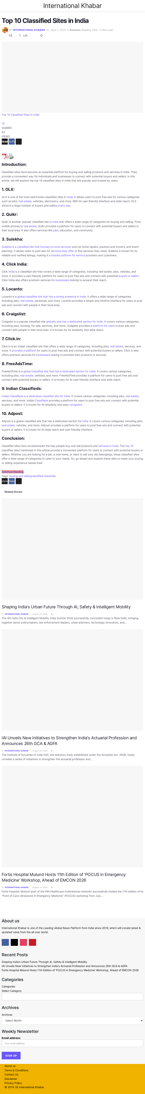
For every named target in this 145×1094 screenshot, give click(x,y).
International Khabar (72, 5)
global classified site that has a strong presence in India (51, 296)
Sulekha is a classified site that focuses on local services (36, 246)
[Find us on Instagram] (23, 942)
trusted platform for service (68, 255)
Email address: (11, 1037)
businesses (62, 280)
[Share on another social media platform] (19, 142)
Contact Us (11, 1074)
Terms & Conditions (16, 1070)
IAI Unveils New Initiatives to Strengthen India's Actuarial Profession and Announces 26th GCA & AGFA (64, 966)
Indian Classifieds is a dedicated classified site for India (36, 396)
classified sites (41, 476)
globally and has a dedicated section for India (74, 321)
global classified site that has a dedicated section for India (59, 371)
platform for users (104, 325)
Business (75, 29)
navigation (75, 404)
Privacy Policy (13, 1083)
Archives (7, 1014)
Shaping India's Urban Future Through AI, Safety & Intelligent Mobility (66, 606)
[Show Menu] (6, 5)
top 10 (129, 445)
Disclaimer (11, 1078)
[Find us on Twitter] (14, 942)
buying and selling (20, 476)
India (70, 197)
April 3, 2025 (58, 29)
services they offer (62, 250)
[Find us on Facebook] (5, 942)
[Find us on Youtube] (32, 942)
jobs (55, 230)
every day (64, 205)
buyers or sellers (129, 275)
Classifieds (41, 400)
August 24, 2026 (39, 614)
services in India (108, 445)
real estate (25, 201)
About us (10, 1066)
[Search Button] (138, 5)
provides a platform (24, 350)
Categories (8, 986)
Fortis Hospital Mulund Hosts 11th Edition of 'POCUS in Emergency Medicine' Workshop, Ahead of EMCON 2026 (70, 970)
